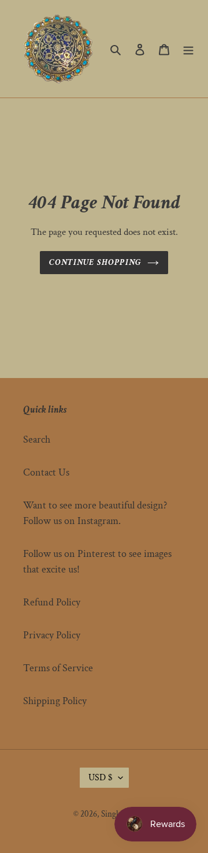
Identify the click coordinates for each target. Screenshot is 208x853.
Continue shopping (95, 262)
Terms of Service (58, 668)
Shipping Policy (55, 701)
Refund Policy (51, 602)
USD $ (100, 778)
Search (36, 439)
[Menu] (188, 48)
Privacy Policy (51, 635)
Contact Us (46, 472)
